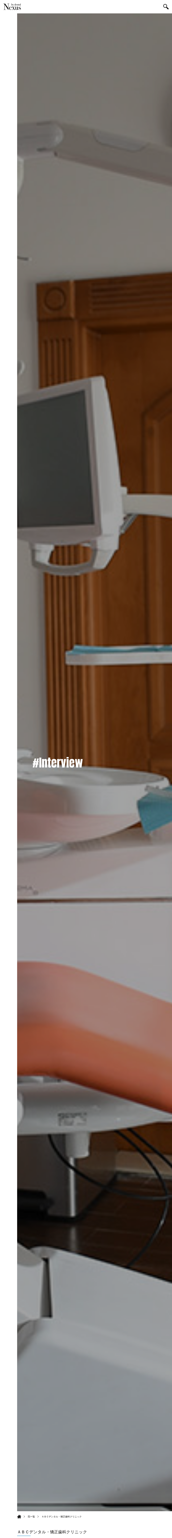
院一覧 (31, 1516)
